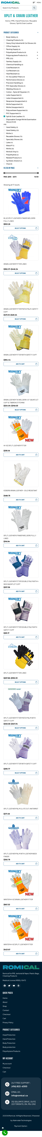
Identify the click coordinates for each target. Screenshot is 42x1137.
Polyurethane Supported (15, 110)
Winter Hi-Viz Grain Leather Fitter (18, 899)
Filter (36, 177)
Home (7, 21)
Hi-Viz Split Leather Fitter (15, 445)
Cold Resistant (11, 67)
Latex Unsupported (13, 98)
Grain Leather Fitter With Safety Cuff (20, 355)
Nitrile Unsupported (14, 107)
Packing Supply (12, 49)
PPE (12, 21)
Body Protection (9, 1043)
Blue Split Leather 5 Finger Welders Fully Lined (19, 219)
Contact (6, 1010)
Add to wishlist (37, 190)
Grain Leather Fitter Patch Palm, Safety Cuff (21, 310)
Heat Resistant (11, 74)
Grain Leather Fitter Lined (15, 264)
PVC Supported (12, 113)
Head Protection (9, 1035)
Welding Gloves (12, 89)
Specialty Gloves (12, 139)
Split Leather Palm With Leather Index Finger (20, 855)
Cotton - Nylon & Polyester (16, 92)
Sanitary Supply (12, 61)
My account (7, 1064)
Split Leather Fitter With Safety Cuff (20, 764)
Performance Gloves (14, 80)
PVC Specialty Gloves (14, 86)
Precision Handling (13, 83)
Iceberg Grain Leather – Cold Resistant (20, 490)
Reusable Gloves (12, 136)
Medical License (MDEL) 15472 (14, 980)
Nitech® (9, 145)
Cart (4, 1018)
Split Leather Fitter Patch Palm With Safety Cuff (20, 719)
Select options (20, 228)
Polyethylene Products (15, 52)
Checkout (6, 1014)
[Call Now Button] (5, 1132)
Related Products (13, 158)
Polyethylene (11, 155)
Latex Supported (12, 95)
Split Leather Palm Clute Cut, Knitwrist (21, 809)
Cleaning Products (13, 40)
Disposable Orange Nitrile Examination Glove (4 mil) (21, 120)
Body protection (9, 1047)
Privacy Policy (8, 1022)
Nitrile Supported (13, 104)
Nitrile (8, 133)
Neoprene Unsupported (15, 101)
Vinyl (8, 164)
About (5, 1002)
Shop (5, 1006)
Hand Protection (22, 21)
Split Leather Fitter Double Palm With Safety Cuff (20, 628)
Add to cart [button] (20, 364)
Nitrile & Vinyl (11, 152)
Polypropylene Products (15, 55)
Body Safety (11, 37)
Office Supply (11, 46)
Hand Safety (11, 127)
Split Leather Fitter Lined (15, 673)
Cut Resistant (11, 71)
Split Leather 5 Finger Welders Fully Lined (20, 536)
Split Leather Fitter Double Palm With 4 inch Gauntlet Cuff (21, 582)
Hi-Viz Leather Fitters (14, 77)
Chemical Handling (13, 64)
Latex (8, 142)
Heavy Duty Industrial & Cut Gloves (19, 43)
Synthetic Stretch (13, 161)
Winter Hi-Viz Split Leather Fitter (18, 944)
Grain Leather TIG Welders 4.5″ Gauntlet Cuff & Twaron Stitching (21, 401)
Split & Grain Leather (14, 116)
